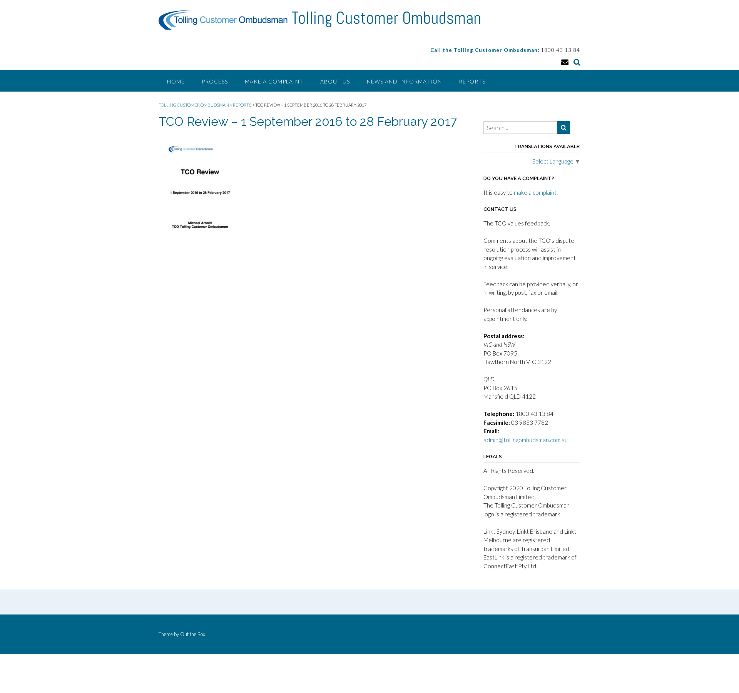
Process (215, 81)
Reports (472, 81)
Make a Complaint (274, 81)
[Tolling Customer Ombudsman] (225, 20)
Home (176, 81)
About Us (335, 81)
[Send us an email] (564, 61)
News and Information (404, 81)
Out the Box (192, 634)
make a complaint (535, 192)
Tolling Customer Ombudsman (386, 18)
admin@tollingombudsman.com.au (525, 439)
